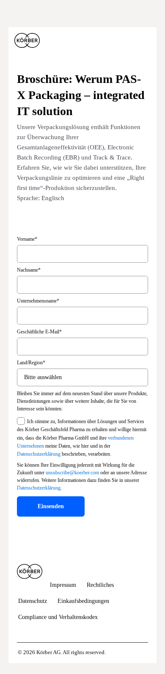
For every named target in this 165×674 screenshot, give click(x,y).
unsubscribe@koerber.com (72, 473)
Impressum (63, 585)
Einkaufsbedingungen (83, 601)
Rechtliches (100, 585)
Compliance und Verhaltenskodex (58, 617)
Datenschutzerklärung (38, 454)
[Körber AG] (29, 571)
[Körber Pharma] (27, 40)
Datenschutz (32, 601)
